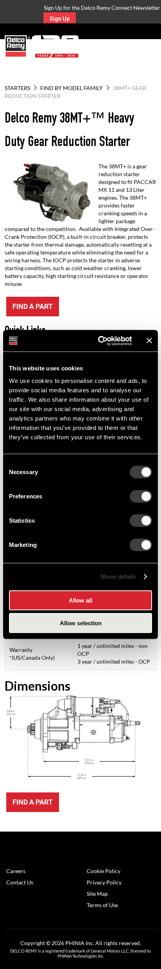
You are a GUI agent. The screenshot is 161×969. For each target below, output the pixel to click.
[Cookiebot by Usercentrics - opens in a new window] (99, 341)
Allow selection (81, 623)
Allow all (80, 600)
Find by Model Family (71, 88)
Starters (17, 88)
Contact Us (19, 882)
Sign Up (60, 19)
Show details (118, 576)
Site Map (97, 893)
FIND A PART (33, 306)
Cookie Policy (103, 871)
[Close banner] (149, 340)
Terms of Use (102, 905)
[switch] (141, 496)
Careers (15, 871)
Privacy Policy (104, 882)
